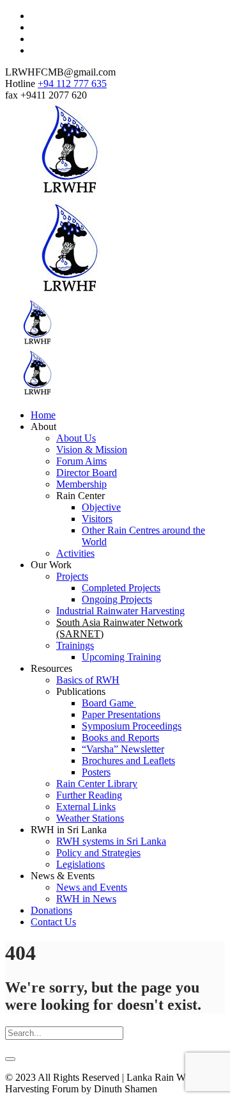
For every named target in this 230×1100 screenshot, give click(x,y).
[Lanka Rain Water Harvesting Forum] (69, 293)
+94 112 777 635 (72, 83)
